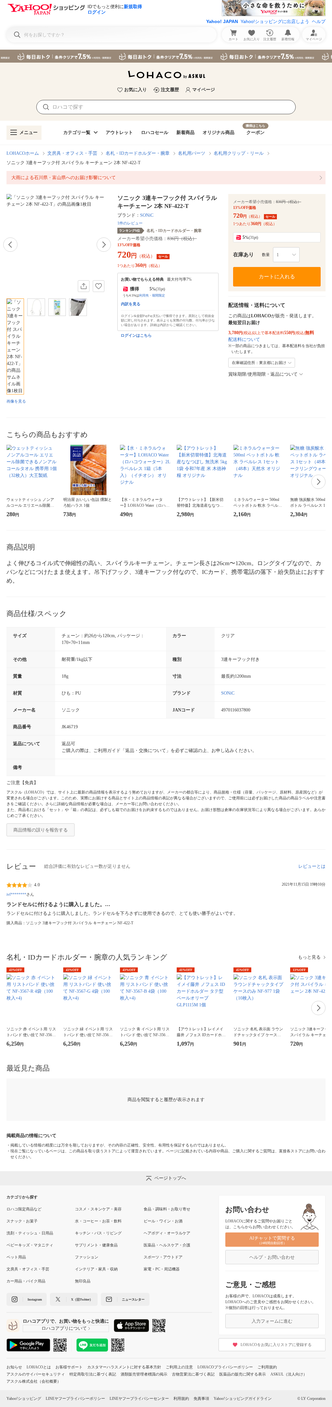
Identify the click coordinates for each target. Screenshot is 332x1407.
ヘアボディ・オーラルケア (167, 1233)
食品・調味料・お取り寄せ (167, 1209)
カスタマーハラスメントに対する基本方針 (124, 1367)
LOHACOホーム (22, 153)
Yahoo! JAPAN (222, 21)
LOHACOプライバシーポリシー (225, 1367)
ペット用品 (16, 1257)
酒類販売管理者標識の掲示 (144, 1374)
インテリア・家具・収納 (96, 1269)
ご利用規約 (267, 1367)
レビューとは (312, 866)
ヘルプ (319, 21)
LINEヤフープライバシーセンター (139, 1399)
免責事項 (201, 1399)
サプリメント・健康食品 (96, 1245)
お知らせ (14, 1367)
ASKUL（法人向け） (288, 1374)
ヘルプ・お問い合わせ (272, 1257)
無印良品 (82, 1281)
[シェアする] (83, 286)
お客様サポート (69, 1367)
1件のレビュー (130, 223)
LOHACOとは (39, 1367)
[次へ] (104, 244)
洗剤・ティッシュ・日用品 (29, 1233)
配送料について (244, 339)
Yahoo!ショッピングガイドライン (243, 1399)
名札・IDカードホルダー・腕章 (138, 153)
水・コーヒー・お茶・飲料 (98, 1221)
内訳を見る (130, 304)
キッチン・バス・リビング (98, 1233)
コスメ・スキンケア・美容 (98, 1209)
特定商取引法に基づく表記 (92, 1374)
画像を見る (16, 401)
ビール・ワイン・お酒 (163, 1221)
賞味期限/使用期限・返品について (263, 374)
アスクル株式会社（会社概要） (33, 1381)
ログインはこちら (136, 335)
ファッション (86, 1257)
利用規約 (181, 1399)
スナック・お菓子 (22, 1221)
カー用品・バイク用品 (25, 1281)
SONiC (146, 215)
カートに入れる (277, 276)
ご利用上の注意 (179, 1367)
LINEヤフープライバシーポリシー (75, 1399)
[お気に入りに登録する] (98, 286)
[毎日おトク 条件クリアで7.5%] (166, 56)
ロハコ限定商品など (24, 1209)
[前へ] (10, 244)
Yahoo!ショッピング (23, 1399)
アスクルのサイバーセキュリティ (35, 1374)
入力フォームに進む (272, 1321)
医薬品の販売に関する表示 (242, 1374)
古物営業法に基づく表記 (193, 1374)
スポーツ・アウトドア (163, 1257)
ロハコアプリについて (64, 1328)
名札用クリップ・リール (239, 153)
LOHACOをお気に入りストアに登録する (276, 1344)
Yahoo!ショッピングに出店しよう (275, 21)
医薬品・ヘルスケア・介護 (167, 1245)
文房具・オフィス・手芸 (72, 153)
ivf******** (16, 894)
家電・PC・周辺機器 (162, 1269)
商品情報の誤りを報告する (40, 830)
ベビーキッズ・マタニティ (29, 1245)
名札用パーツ (191, 153)
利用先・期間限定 (152, 295)
